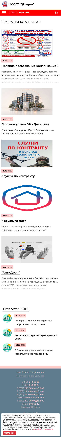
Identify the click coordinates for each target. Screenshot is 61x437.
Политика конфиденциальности (30, 376)
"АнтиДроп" (10, 272)
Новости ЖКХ (16, 309)
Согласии (48, 429)
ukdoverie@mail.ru (30, 407)
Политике (37, 429)
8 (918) (30, 404)
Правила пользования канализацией (29, 66)
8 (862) (19, 12)
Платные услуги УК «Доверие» (25, 124)
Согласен (9, 433)
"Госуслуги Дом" (14, 221)
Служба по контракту (18, 176)
